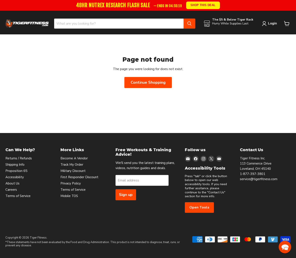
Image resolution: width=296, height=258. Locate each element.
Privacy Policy (70, 183)
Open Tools (199, 207)
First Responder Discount (79, 177)
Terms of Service (18, 196)
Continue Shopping (148, 82)
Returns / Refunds (18, 158)
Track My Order (71, 164)
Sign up (126, 194)
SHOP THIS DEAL (203, 5)
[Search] (189, 24)
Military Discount (73, 171)
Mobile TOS (69, 196)
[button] (285, 247)
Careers (11, 189)
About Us (12, 183)
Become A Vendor (74, 158)
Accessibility (14, 177)
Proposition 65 (16, 171)
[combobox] (119, 24)
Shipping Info (14, 164)
